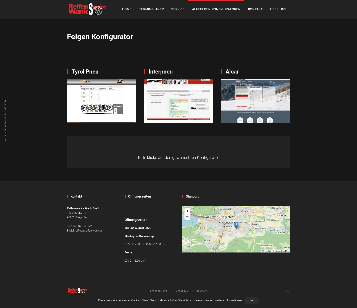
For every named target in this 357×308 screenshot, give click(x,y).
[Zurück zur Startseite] (87, 9)
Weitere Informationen (228, 300)
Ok (251, 300)
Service (178, 9)
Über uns (278, 9)
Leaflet (267, 250)
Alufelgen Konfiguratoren (216, 9)
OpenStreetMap (282, 250)
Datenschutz (158, 291)
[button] (236, 225)
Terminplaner (151, 9)
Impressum (182, 291)
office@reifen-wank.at (89, 230)
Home (127, 9)
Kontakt (255, 9)
